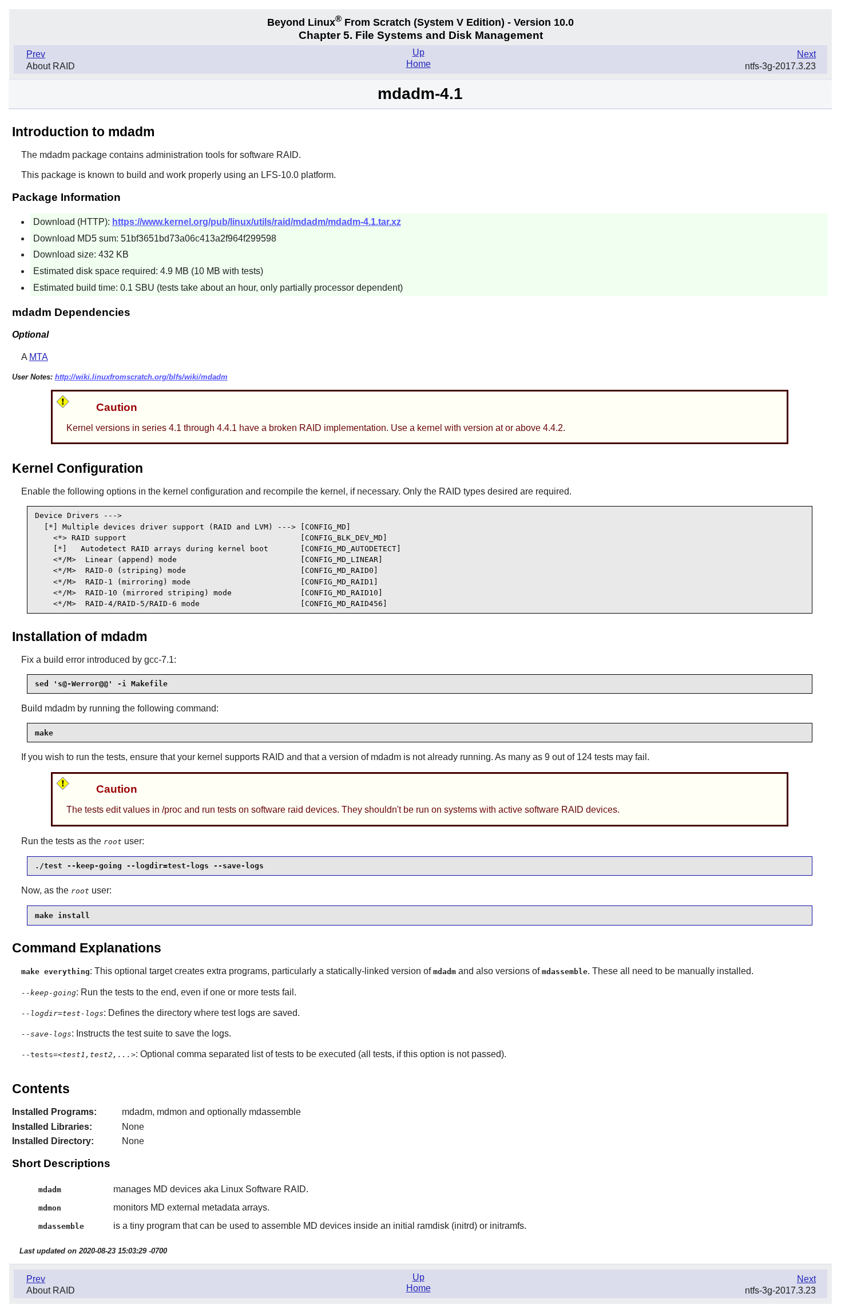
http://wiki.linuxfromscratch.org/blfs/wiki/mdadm (141, 377)
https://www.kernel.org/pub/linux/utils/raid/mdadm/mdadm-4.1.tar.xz (256, 222)
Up (418, 52)
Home (418, 64)
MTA (38, 357)
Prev (35, 54)
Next (806, 54)
